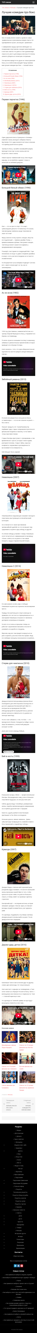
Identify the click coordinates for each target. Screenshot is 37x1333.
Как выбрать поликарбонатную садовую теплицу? (19, 1277)
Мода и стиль (19, 1166)
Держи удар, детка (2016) (12, 94)
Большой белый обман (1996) (12, 76)
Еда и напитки (19, 1139)
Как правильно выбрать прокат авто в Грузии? (19, 1283)
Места (19, 1163)
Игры (19, 1154)
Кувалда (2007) (8, 92)
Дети (20, 1219)
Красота (20, 1222)
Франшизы (20, 1245)
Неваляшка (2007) (9, 83)
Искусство (19, 1157)
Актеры (20, 1236)
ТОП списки (6, 2)
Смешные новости (19, 1210)
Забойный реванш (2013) (11, 80)
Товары (19, 1227)
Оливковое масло (19, 1300)
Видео (19, 1130)
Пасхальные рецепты (20, 1192)
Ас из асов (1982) (9, 78)
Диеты (20, 1151)
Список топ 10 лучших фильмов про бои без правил (26, 1047)
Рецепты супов (20, 1201)
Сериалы (19, 1207)
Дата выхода (19, 1133)
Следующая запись (26, 1105)
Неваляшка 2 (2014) (9, 85)
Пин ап (20, 1168)
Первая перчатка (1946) (11, 74)
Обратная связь (18, 1256)
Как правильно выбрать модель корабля (19, 1274)
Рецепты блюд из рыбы (20, 1195)
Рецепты (19, 1189)
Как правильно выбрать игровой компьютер (19, 1314)
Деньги (19, 1136)
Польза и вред (19, 1186)
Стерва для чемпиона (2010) (12, 87)
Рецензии (20, 1242)
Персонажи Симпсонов (20, 1180)
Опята (19, 1317)
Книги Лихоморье (19, 1311)
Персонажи (19, 1177)
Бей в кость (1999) (9, 90)
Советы (19, 1213)
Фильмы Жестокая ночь (19, 1289)
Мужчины (19, 1171)
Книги (19, 1160)
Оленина (19, 1286)
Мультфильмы (19, 1174)
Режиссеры (20, 1239)
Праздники (20, 1225)
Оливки (19, 1297)
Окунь (19, 1280)
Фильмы (13, 7)
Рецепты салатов (20, 1198)
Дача (20, 1216)
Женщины (19, 1142)
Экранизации (20, 1248)
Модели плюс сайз (20, 1145)
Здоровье (19, 1148)
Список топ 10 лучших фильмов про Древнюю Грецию (26, 1088)
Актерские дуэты (20, 1233)
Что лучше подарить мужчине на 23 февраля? (19, 1308)
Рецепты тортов (20, 1204)
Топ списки (5, 7)
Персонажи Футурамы (20, 1183)
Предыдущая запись (11, 1105)
